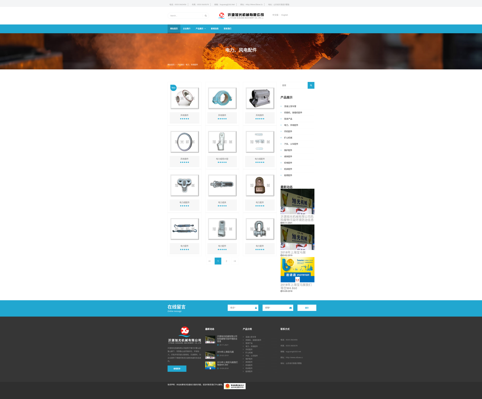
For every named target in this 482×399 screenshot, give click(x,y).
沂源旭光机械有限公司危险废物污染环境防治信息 (297, 218)
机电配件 (288, 162)
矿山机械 (288, 137)
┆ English (283, 15)
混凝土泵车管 (290, 106)
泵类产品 (288, 118)
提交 (307, 308)
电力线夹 (222, 202)
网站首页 (174, 28)
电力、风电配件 (192, 65)
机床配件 (288, 169)
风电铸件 (184, 115)
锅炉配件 (288, 150)
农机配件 (288, 131)
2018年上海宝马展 (293, 252)
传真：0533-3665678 (200, 5)
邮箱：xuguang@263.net (224, 5)
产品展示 (201, 28)
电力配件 (260, 202)
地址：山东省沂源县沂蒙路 (278, 5)
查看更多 (176, 369)
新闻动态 (215, 28)
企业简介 (187, 28)
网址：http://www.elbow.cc (251, 5)
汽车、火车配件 (291, 144)
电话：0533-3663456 (177, 5)
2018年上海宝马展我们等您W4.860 (296, 286)
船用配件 (288, 175)
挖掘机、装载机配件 (293, 112)
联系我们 (227, 28)
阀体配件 (288, 156)
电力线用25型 (222, 159)
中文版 (275, 15)
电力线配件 (260, 159)
